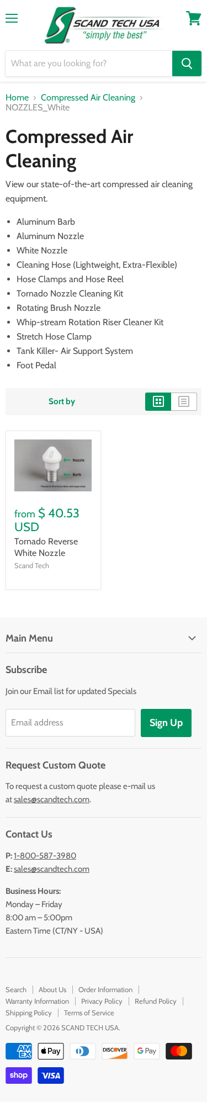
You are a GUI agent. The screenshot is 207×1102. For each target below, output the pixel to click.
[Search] (186, 63)
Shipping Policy (29, 1012)
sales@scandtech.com (51, 799)
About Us (52, 989)
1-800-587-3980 (45, 856)
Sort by (62, 401)
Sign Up (166, 723)
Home (17, 98)
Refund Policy (156, 1001)
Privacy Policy (102, 1001)
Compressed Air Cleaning (88, 98)
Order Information (105, 989)
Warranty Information (37, 1001)
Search (16, 989)
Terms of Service (89, 1012)
